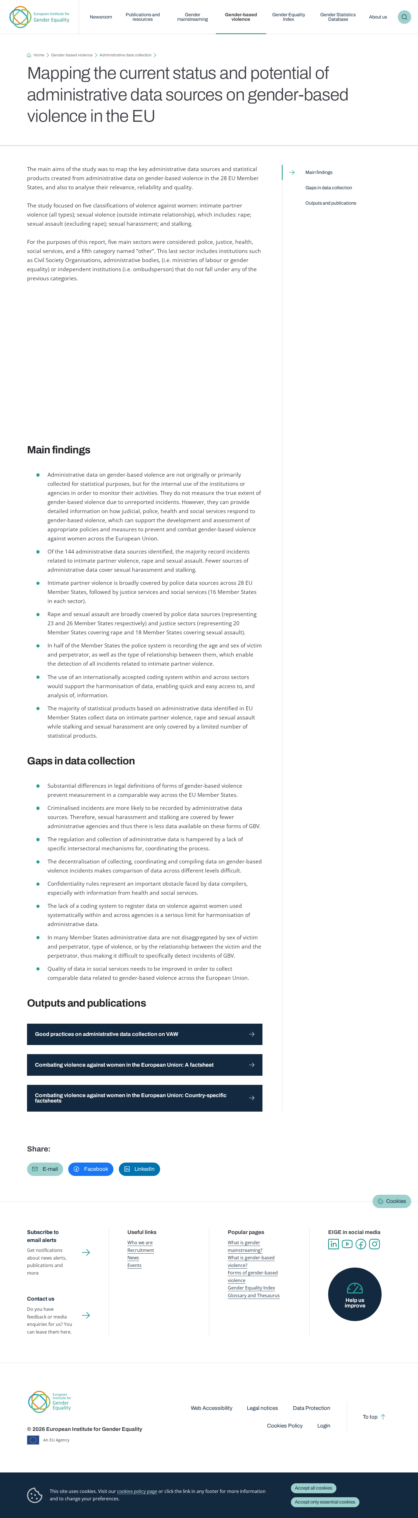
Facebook (360, 1244)
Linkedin (333, 1244)
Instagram (374, 1244)
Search (404, 17)
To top (370, 1417)
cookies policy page (137, 1491)
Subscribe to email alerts (43, 1236)
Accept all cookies (313, 1488)
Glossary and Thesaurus (254, 1295)
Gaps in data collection (328, 187)
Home (39, 55)
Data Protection (311, 1408)
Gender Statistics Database (338, 17)
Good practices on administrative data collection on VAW (106, 1034)
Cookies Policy (285, 1426)
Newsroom (101, 17)
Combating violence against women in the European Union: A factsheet (124, 1065)
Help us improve (355, 1303)
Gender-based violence (241, 17)
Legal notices (262, 1408)
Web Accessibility (211, 1408)
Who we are (140, 1242)
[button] (45, 1169)
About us (378, 17)
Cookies (396, 1201)
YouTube (347, 1244)
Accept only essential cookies (325, 1502)
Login (323, 1426)
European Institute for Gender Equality (39, 17)
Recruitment (140, 1250)
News (133, 1257)
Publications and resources (143, 17)
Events (134, 1265)
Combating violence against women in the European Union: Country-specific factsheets (131, 1098)
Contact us (40, 1299)
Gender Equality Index (288, 17)
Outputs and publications (330, 203)
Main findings (318, 172)
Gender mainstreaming (192, 17)
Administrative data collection (126, 55)
